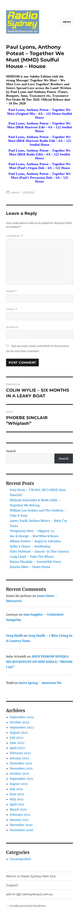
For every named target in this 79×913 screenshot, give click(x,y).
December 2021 (21, 763)
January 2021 (19, 820)
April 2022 (17, 748)
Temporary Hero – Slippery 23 (32, 531)
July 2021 (16, 789)
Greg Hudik (14, 635)
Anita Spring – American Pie (40, 683)
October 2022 (19, 722)
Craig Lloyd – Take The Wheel (31, 556)
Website (12, 327)
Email (11, 309)
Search (11, 451)
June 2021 (17, 794)
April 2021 (17, 804)
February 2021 (20, 814)
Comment (14, 236)
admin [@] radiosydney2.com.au (29, 894)
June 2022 (17, 743)
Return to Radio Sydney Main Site (31, 876)
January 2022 (19, 758)
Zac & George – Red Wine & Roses (34, 536)
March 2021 (18, 809)
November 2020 (21, 830)
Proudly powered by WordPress (27, 906)
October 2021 (19, 773)
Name (11, 291)
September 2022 (22, 727)
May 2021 (17, 799)
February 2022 (20, 753)
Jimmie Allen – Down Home (30, 567)
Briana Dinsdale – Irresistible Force (35, 562)
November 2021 (21, 768)
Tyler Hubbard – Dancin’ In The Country (39, 551)
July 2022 (16, 737)
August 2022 (19, 732)
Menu (67, 21)
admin (15, 192)
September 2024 (22, 717)
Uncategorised (20, 859)
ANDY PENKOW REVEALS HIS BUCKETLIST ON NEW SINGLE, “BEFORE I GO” (39, 662)
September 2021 (21, 779)
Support (12, 885)
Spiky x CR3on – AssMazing (30, 546)
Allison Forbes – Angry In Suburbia (35, 541)
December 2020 (21, 825)
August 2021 (19, 784)
